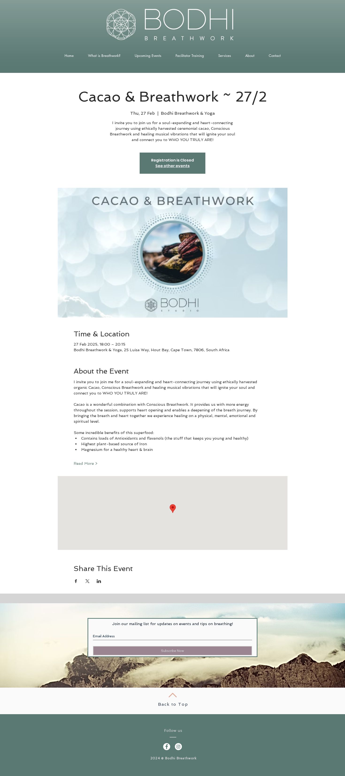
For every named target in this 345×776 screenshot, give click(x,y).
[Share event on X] (87, 581)
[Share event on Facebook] (76, 581)
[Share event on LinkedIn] (99, 581)
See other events (172, 166)
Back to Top (173, 704)
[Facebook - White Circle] (166, 746)
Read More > (85, 463)
